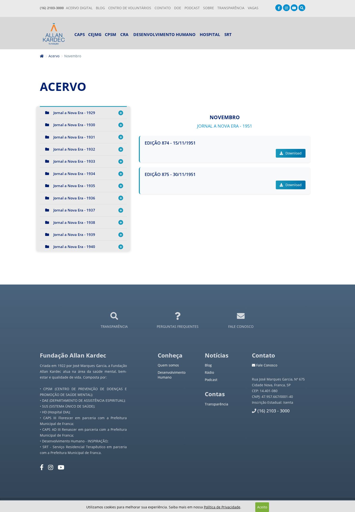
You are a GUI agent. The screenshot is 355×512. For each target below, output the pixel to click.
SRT (228, 34)
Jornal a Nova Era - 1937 (74, 210)
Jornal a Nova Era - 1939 (74, 234)
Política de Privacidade (222, 507)
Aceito (262, 507)
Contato (163, 8)
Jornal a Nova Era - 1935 (74, 185)
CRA (124, 34)
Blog (100, 8)
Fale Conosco (266, 365)
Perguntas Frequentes (178, 326)
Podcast (211, 379)
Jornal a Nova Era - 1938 (74, 222)
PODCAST (192, 8)
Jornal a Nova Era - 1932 (74, 149)
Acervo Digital (79, 8)
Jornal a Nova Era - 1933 (74, 161)
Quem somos (168, 365)
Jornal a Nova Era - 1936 (74, 198)
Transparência (114, 326)
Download (293, 153)
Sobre (208, 8)
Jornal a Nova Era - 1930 (74, 124)
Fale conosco (241, 326)
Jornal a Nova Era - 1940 (74, 246)
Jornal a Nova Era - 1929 (74, 112)
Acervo (54, 56)
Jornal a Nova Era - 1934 (74, 173)
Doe (177, 8)
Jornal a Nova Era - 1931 (74, 137)
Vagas (253, 8)
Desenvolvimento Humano (164, 34)
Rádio (209, 372)
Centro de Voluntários (129, 8)
